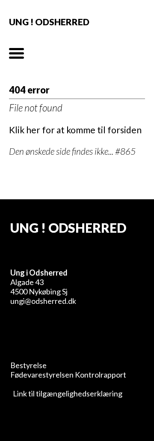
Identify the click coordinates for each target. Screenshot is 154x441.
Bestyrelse (28, 365)
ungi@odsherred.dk (43, 301)
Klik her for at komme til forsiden (75, 129)
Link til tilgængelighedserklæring (66, 393)
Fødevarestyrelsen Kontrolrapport (68, 374)
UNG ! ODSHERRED (49, 21)
